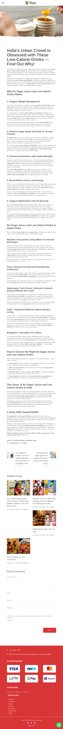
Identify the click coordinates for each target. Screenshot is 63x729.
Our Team (11, 706)
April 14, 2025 (12, 440)
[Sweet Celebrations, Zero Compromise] (18, 546)
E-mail (9, 600)
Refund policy (18, 692)
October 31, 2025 (13, 509)
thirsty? (10, 713)
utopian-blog (31, 440)
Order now (24, 435)
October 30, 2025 (39, 507)
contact (10, 704)
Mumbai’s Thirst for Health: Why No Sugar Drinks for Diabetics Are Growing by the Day (44, 501)
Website (9, 608)
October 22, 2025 (39, 535)
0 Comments (13, 443)
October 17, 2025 (13, 563)
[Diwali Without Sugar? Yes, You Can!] (44, 518)
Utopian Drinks (12, 711)
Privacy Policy (10, 692)
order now (11, 699)
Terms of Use (26, 692)
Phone (9, 620)
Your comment (11, 577)
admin (22, 440)
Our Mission (11, 701)
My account (11, 708)
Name (9, 593)
